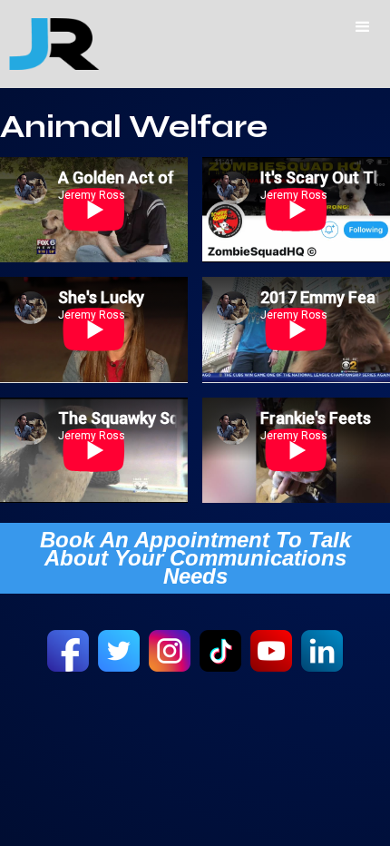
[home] (50, 44)
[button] (363, 27)
